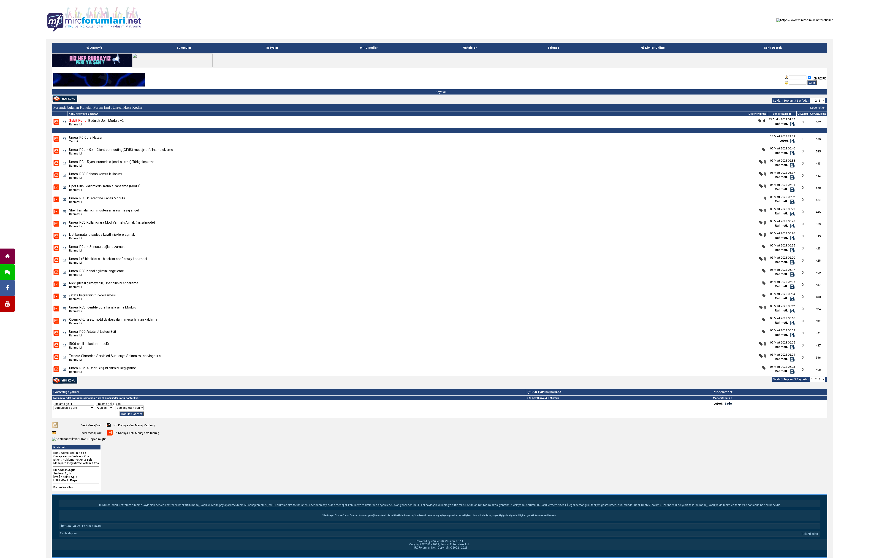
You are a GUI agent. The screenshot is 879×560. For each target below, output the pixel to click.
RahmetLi (75, 124)
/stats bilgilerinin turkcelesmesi (92, 295)
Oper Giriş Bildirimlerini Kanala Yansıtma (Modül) (105, 186)
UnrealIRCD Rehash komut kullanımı (95, 174)
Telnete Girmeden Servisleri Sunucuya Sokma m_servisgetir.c (115, 356)
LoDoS (784, 140)
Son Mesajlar (780, 113)
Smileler (58, 473)
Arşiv (76, 526)
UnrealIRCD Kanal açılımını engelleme (96, 271)
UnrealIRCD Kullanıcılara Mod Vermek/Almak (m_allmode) (112, 222)
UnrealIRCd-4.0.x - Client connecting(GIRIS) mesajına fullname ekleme (121, 150)
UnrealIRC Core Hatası (85, 137)
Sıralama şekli (63, 404)
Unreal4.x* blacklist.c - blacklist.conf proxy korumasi (108, 259)
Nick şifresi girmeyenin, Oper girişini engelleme (103, 283)
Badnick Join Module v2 (106, 121)
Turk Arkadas (809, 534)
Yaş (118, 404)
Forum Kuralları (63, 487)
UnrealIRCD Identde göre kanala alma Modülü (102, 307)
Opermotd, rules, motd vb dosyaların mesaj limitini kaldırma (113, 319)
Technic (74, 141)
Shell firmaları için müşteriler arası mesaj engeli (104, 210)
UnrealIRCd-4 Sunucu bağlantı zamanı (97, 247)
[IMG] (56, 477)
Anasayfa (96, 47)
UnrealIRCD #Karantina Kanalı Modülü (97, 198)
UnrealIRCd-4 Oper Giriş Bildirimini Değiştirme (102, 368)
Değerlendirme (757, 113)
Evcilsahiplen (68, 533)
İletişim (66, 526)
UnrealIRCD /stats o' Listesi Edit (92, 332)
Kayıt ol (440, 92)
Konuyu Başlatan (87, 113)
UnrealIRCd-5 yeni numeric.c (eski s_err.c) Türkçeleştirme (112, 162)
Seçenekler (817, 107)
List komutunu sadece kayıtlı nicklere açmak (102, 235)
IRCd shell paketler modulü (89, 344)
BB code (59, 470)
